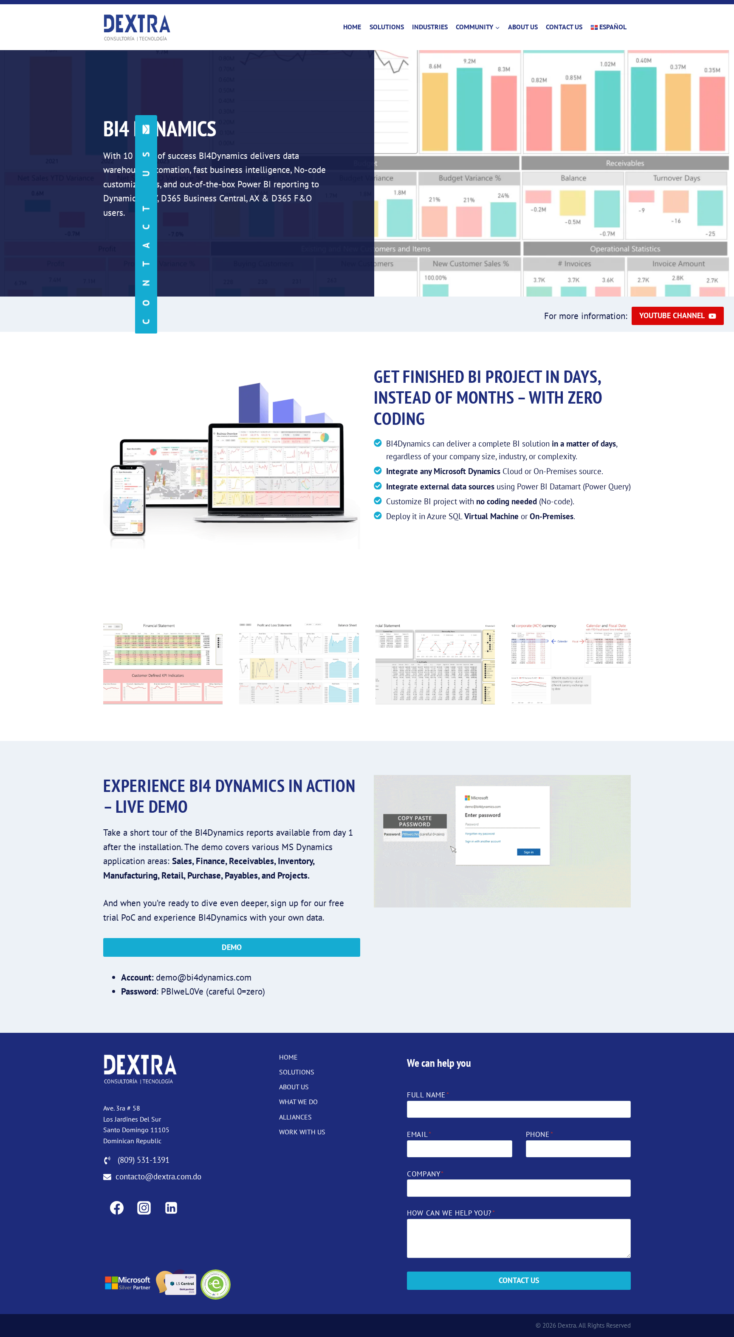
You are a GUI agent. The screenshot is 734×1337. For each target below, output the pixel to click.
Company (425, 1174)
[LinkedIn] (171, 1207)
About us (294, 1087)
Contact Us (564, 27)
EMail (419, 1134)
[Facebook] (116, 1207)
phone (539, 1134)
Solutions (387, 27)
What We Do (298, 1101)
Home (352, 27)
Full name (428, 1095)
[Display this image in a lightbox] (163, 662)
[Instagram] (144, 1207)
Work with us (302, 1132)
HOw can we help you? (451, 1213)
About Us (523, 27)
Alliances (295, 1117)
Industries (430, 27)
